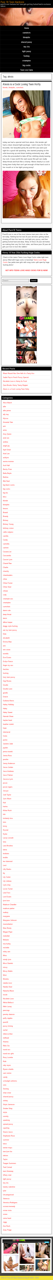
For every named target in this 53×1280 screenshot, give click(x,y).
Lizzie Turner (8, 889)
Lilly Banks (7, 869)
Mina (5, 955)
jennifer (5, 759)
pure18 (5, 1022)
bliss (4, 497)
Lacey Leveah (8, 838)
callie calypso (8, 532)
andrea (5, 442)
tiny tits (26, 47)
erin (4, 646)
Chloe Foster (7, 583)
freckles (6, 669)
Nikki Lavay (7, 1006)
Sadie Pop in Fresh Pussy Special (16, 377)
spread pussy (8, 1124)
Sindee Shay (7, 1108)
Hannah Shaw (8, 716)
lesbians (6, 853)
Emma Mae (7, 642)
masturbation (8, 924)
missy (5, 967)
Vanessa (6, 1199)
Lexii (4, 865)
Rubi (4, 1061)
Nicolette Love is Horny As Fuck (15, 381)
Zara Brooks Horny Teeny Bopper (15, 385)
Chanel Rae (7, 563)
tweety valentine (9, 1187)
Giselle (5, 685)
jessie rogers (7, 787)
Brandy (5, 516)
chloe (5, 579)
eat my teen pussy (10, 630)
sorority (5, 1116)
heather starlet (8, 724)
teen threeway (8, 1171)
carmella (6, 544)
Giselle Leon (7, 689)
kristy (5, 826)
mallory (5, 912)
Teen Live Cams (26, 70)
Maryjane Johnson (10, 920)
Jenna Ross (7, 756)
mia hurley (7, 944)
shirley (5, 1101)
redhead (6, 1038)
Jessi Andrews (8, 771)
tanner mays (7, 1148)
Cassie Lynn (7, 559)
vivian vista (7, 1210)
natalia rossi (7, 983)
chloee (5, 591)
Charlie (5, 567)
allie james (7, 410)
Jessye (5, 791)
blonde (5, 87)
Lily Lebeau (7, 881)
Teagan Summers (9, 1163)
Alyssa (5, 418)
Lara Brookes (8, 846)
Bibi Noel (6, 481)
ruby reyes (7, 1065)
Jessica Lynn (8, 779)
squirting (6, 1128)
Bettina (5, 477)
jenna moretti (8, 752)
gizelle (5, 693)
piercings (6, 1010)
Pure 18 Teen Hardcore (12, 2)
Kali (4, 803)
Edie (4, 634)
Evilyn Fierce (8, 661)
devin (5, 618)
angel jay (6, 446)
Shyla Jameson (9, 1104)
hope (5, 728)
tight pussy (26, 51)
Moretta (6, 979)
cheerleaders (7, 575)
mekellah (6, 936)
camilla (5, 536)
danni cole (7, 610)
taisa (5, 1144)
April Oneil (7, 450)
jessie (5, 783)
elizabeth (6, 638)
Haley (5, 708)
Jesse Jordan (8, 767)
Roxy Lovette (8, 1057)
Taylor (5, 1159)
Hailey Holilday (8, 704)
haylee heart (7, 720)
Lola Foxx (6, 893)
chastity (6, 571)
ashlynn (6, 458)
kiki (4, 814)
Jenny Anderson (9, 763)
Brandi (5, 512)
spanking (6, 1120)
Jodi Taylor (7, 795)
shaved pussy (26, 42)
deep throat (7, 614)
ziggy (5, 1222)
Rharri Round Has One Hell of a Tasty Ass (18, 373)
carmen (5, 548)
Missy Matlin (7, 971)
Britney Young (8, 524)
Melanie (6, 940)
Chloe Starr (7, 587)
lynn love (6, 901)
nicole (5, 995)
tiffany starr (7, 1175)
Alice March (7, 403)
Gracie (5, 697)
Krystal (5, 830)
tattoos (5, 1155)
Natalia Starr (7, 987)
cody (5, 595)
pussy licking (8, 1026)
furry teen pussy (9, 677)
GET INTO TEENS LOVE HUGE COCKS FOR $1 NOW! (26, 270)
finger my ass (8, 665)
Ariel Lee (6, 454)
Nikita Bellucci (8, 1002)
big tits (5, 493)
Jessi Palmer (8, 775)
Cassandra (7, 556)
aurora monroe (8, 461)
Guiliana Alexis (8, 701)
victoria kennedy (9, 1206)
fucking (26, 56)
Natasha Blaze (8, 991)
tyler (4, 1191)
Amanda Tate (8, 422)
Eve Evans (7, 657)
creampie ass (8, 599)
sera (4, 1085)
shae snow (7, 1093)
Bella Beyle (7, 473)
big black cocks (9, 485)
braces (5, 508)
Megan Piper (7, 932)
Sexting (6, 1089)
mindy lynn (7, 959)
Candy (5, 540)
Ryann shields (8, 1069)
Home (26, 28)
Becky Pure (7, 469)
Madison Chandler (9, 905)
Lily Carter (7, 877)
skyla (5, 1112)
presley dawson (9, 1014)
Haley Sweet (7, 712)
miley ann (6, 952)
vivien (5, 1214)
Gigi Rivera (7, 681)
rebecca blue (7, 1034)
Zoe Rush (6, 1226)
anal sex (6, 438)
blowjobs (26, 37)
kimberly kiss (8, 818)
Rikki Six (6, 1046)
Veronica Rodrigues (10, 1203)
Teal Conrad (7, 1167)
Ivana (5, 736)
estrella (5, 654)
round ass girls (8, 1054)
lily (4, 873)
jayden (5, 748)
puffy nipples (7, 1018)
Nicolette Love (8, 999)
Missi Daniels (8, 963)
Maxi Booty (7, 928)
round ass (6, 1050)
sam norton (7, 1073)
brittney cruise (8, 528)
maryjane (6, 916)
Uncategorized (8, 1195)
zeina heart (7, 1218)
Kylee (5, 834)
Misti (5, 975)
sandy (5, 1077)
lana (4, 842)
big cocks (26, 65)
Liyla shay (7, 885)
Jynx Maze (7, 799)
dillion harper (7, 622)
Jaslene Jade (8, 744)
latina (5, 850)
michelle (6, 948)
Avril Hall (6, 465)
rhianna (5, 1042)
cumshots (26, 32)
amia (5, 430)
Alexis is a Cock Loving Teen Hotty (22, 84)
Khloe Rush (7, 810)
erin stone (6, 650)
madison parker (8, 908)
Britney (5, 520)
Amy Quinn (7, 434)
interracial (6, 732)
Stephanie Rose (9, 1136)
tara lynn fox (7, 1151)
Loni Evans (7, 897)
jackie (5, 740)
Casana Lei (7, 552)
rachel (5, 1030)
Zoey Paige (7, 1230)
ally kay (6, 414)
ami (4, 426)
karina (5, 806)
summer (6, 1140)
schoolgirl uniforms (10, 1081)
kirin (4, 822)
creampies (26, 60)
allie (4, 407)
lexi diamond (7, 861)
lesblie (5, 857)
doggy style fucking (10, 626)
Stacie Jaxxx (8, 1132)
